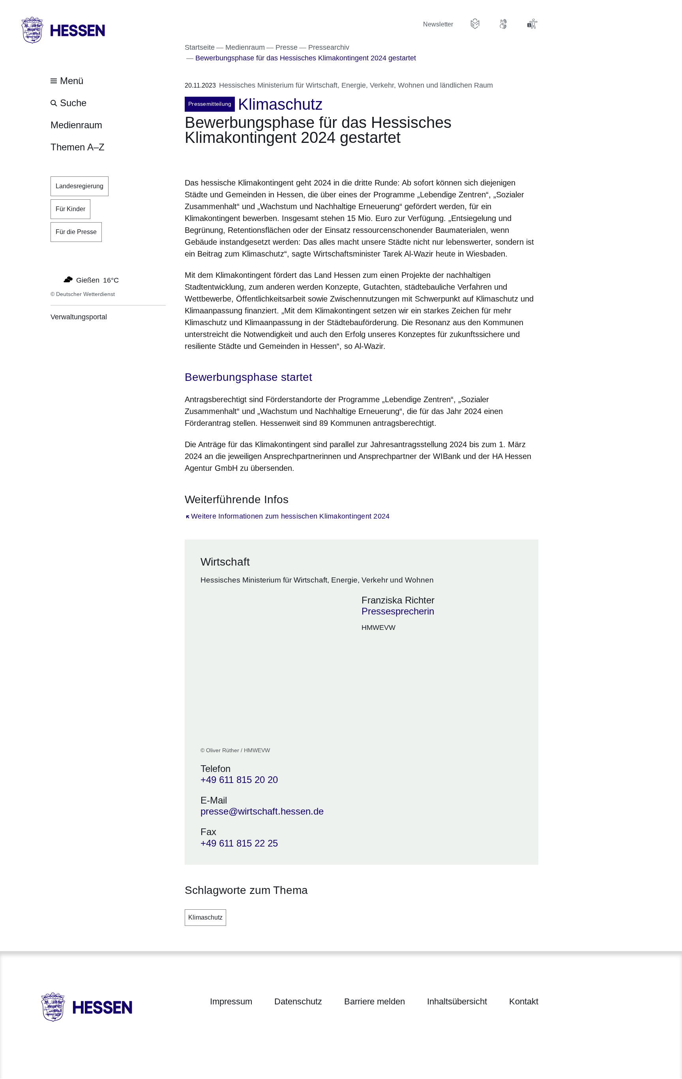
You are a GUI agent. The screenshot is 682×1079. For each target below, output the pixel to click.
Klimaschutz (205, 917)
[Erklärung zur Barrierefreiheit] (532, 23)
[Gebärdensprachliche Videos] (503, 23)
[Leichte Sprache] (475, 23)
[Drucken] (252, 159)
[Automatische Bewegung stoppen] (55, 279)
